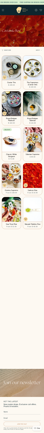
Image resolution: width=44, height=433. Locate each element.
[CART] (40, 10)
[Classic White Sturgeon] (11, 139)
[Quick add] (4, 77)
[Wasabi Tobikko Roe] (32, 209)
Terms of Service (15, 429)
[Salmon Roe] (32, 175)
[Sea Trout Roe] (11, 209)
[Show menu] (3, 10)
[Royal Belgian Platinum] (11, 103)
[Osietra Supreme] (11, 175)
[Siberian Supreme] (32, 139)
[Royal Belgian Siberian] (32, 103)
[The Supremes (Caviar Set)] (32, 67)
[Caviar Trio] (11, 67)
